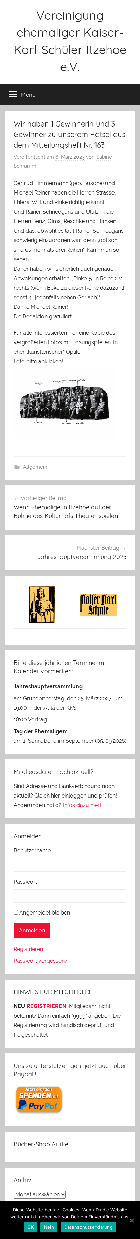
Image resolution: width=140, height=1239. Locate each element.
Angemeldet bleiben (44, 912)
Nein (49, 1227)
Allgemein (35, 467)
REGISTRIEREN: (47, 1006)
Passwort (25, 881)
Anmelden (32, 930)
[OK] (131, 1220)
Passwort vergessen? (40, 961)
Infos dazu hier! (82, 805)
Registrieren (28, 949)
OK (30, 1227)
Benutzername (32, 850)
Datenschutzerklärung (88, 1227)
